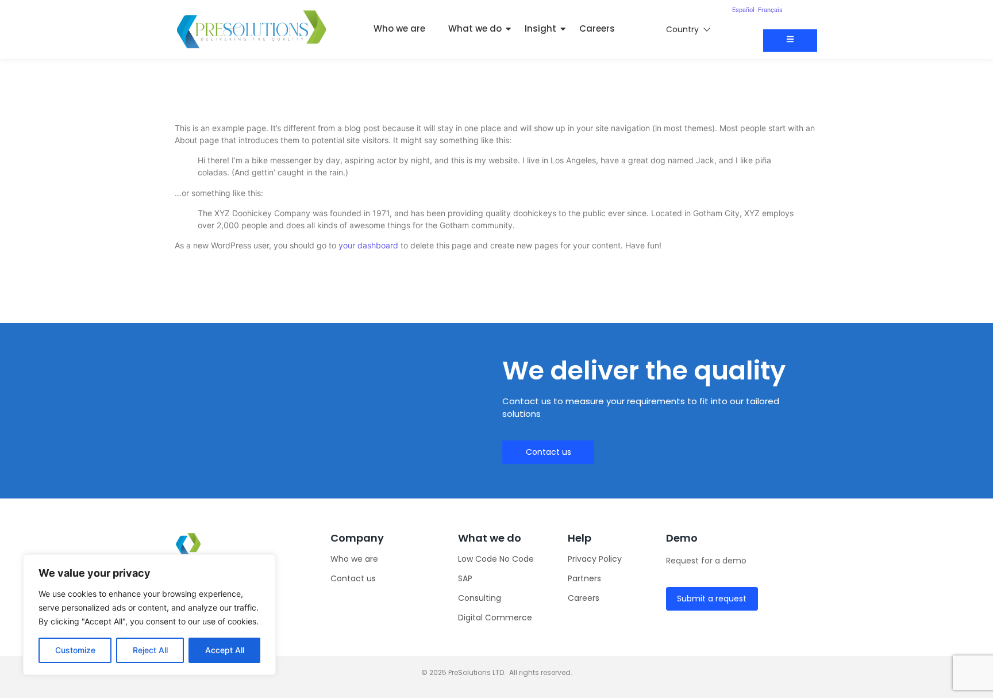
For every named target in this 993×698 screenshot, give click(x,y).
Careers (597, 28)
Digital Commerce (495, 617)
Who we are (399, 28)
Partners (584, 578)
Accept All (224, 650)
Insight (540, 28)
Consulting (479, 598)
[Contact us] (790, 40)
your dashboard (368, 245)
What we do (475, 28)
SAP (465, 578)
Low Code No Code (496, 559)
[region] (149, 614)
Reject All (150, 650)
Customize (75, 650)
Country (682, 29)
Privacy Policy (595, 559)
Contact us (353, 578)
